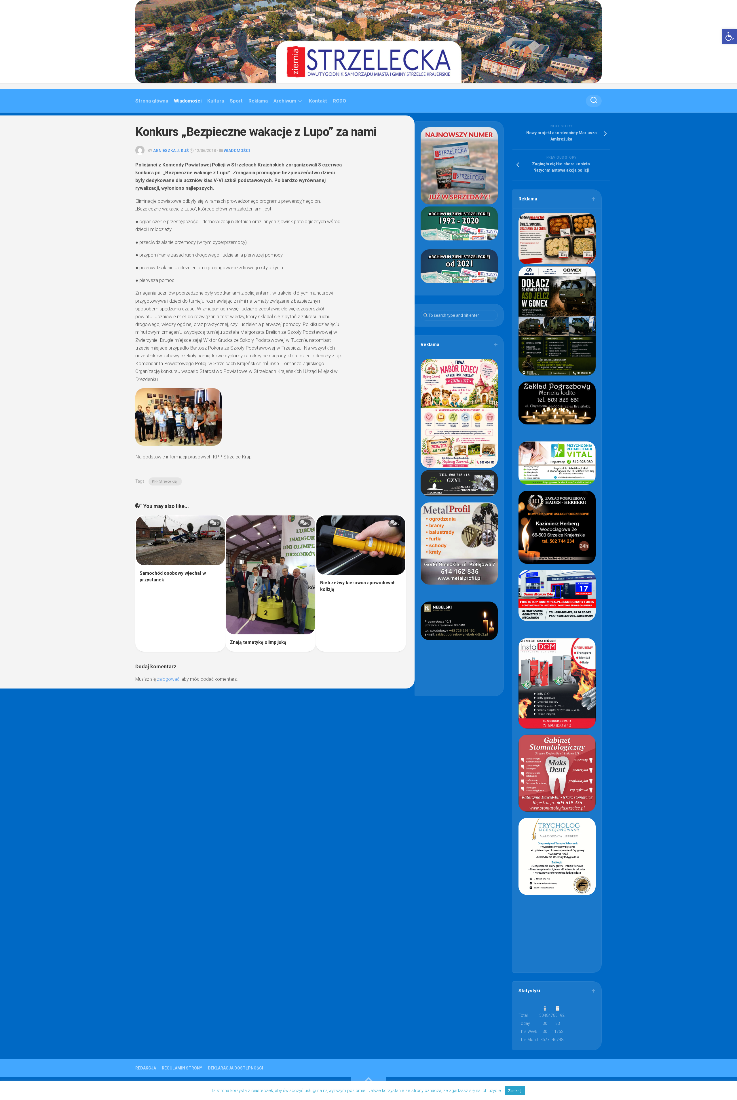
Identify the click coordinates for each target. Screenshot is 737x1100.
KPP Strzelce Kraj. (165, 481)
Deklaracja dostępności (235, 1068)
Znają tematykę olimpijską (258, 642)
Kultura (215, 101)
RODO (339, 101)
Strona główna (151, 101)
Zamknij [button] (514, 1090)
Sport (236, 101)
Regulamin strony (182, 1068)
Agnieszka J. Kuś (171, 150)
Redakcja (145, 1068)
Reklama (258, 101)
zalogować (168, 679)
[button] (729, 36)
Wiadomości (188, 101)
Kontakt (318, 101)
